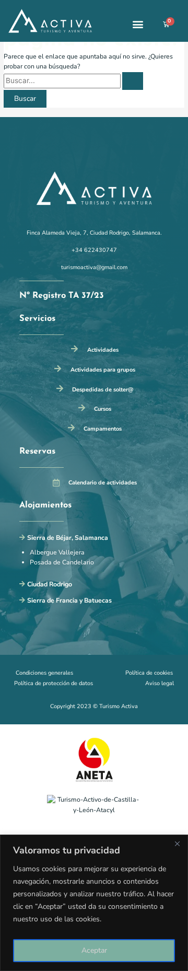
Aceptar (94, 950)
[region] (94, 903)
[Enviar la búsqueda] (132, 81)
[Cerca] (177, 843)
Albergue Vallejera (57, 552)
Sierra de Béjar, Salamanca (67, 538)
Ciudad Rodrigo (49, 584)
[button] (138, 24)
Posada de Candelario (62, 562)
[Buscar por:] (73, 81)
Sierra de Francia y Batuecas (69, 600)
